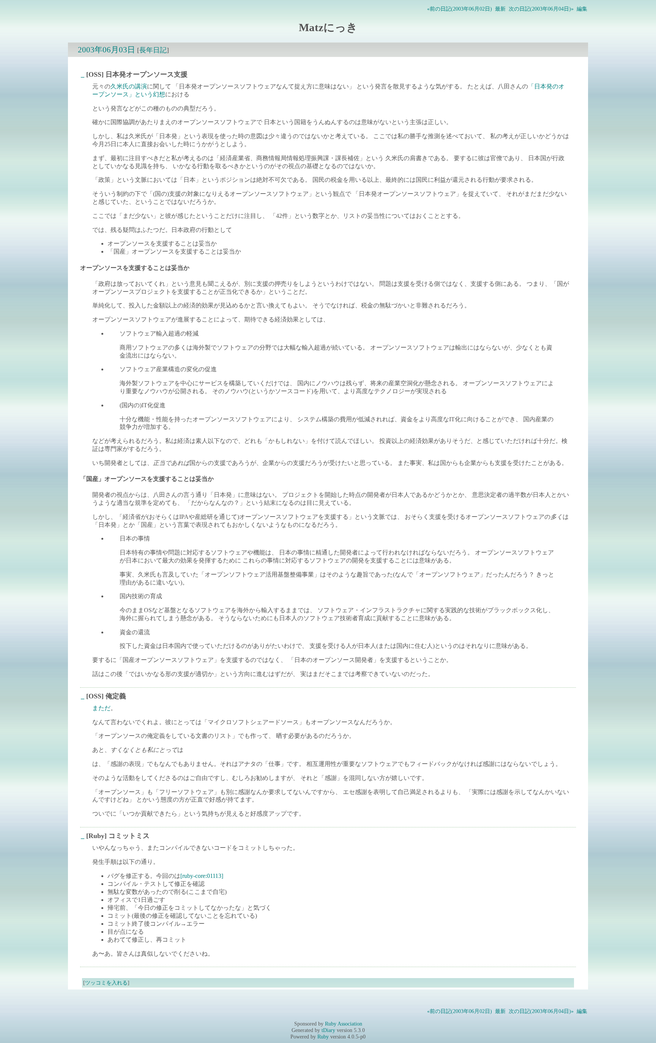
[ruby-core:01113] (201, 876)
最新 (500, 9)
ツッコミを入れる (106, 983)
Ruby (323, 1037)
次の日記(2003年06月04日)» (541, 9)
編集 (582, 9)
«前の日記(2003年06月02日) (459, 9)
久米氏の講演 (128, 86)
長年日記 (153, 50)
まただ (101, 708)
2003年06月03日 (106, 49)
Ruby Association (343, 1024)
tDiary (328, 1030)
